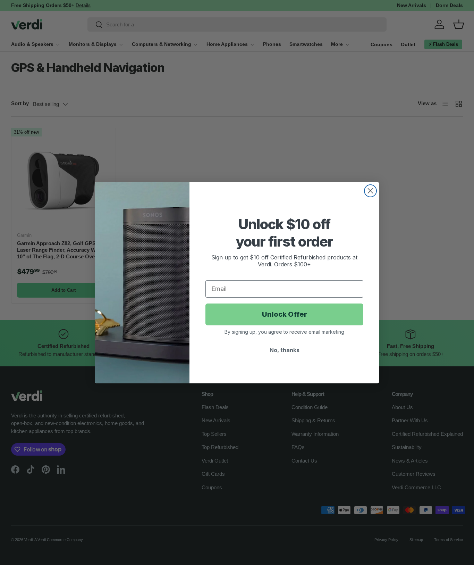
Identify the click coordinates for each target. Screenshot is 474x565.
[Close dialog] (370, 191)
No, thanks (284, 350)
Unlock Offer (284, 314)
